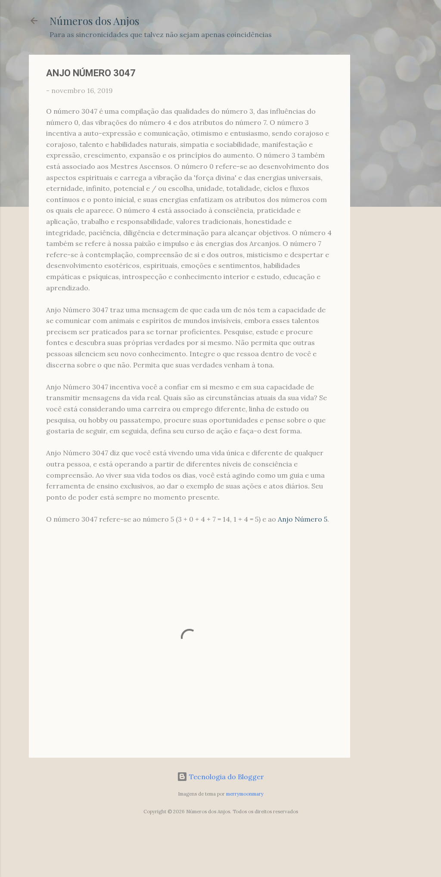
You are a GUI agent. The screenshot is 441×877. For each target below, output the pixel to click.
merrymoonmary (245, 794)
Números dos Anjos (94, 21)
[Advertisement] (384, 184)
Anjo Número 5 (302, 519)
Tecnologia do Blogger (225, 776)
